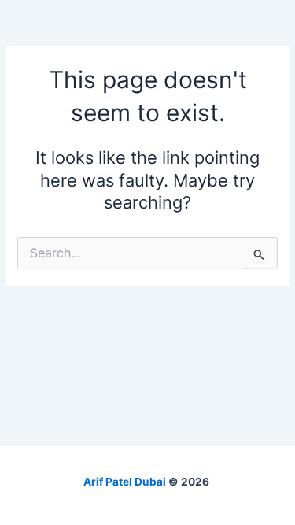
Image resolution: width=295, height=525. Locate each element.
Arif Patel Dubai (124, 481)
